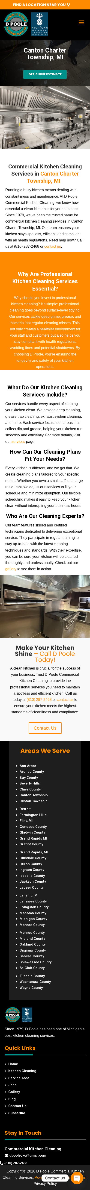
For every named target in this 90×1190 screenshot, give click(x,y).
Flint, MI (26, 821)
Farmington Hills (33, 815)
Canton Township (34, 795)
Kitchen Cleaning (22, 1071)
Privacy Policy (45, 1184)
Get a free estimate (45, 74)
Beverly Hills (30, 783)
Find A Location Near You (39, 4)
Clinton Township (34, 801)
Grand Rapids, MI (34, 852)
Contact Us (45, 728)
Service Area (18, 1078)
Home (13, 1064)
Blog (12, 1099)
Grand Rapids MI (33, 838)
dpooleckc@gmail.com (27, 1155)
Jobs (12, 1085)
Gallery (14, 1092)
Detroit (25, 809)
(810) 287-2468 (39, 700)
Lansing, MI (29, 895)
